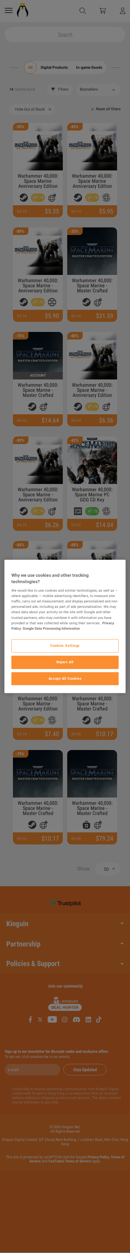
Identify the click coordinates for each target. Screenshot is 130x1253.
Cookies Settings (65, 645)
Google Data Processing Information (51, 628)
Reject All (65, 662)
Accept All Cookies (65, 678)
